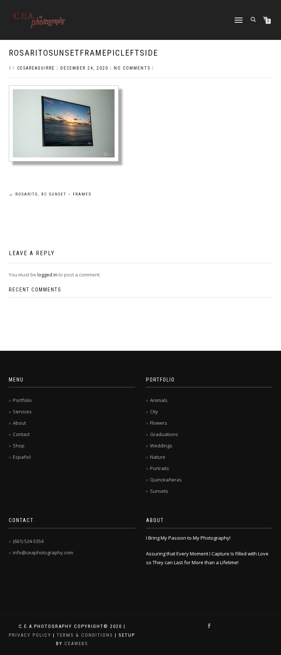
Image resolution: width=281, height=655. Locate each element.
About (19, 423)
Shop (19, 445)
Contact (21, 434)
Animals (159, 400)
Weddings (161, 445)
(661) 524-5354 (28, 541)
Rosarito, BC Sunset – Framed (50, 194)
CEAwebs (75, 643)
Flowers (158, 423)
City (154, 411)
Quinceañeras (166, 479)
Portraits (159, 468)
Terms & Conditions (85, 635)
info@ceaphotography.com (43, 552)
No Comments (132, 68)
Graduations (164, 434)
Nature (157, 457)
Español (22, 457)
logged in (47, 274)
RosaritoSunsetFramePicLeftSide (83, 52)
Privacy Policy (30, 635)
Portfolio (22, 400)
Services (22, 411)
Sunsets (159, 491)
